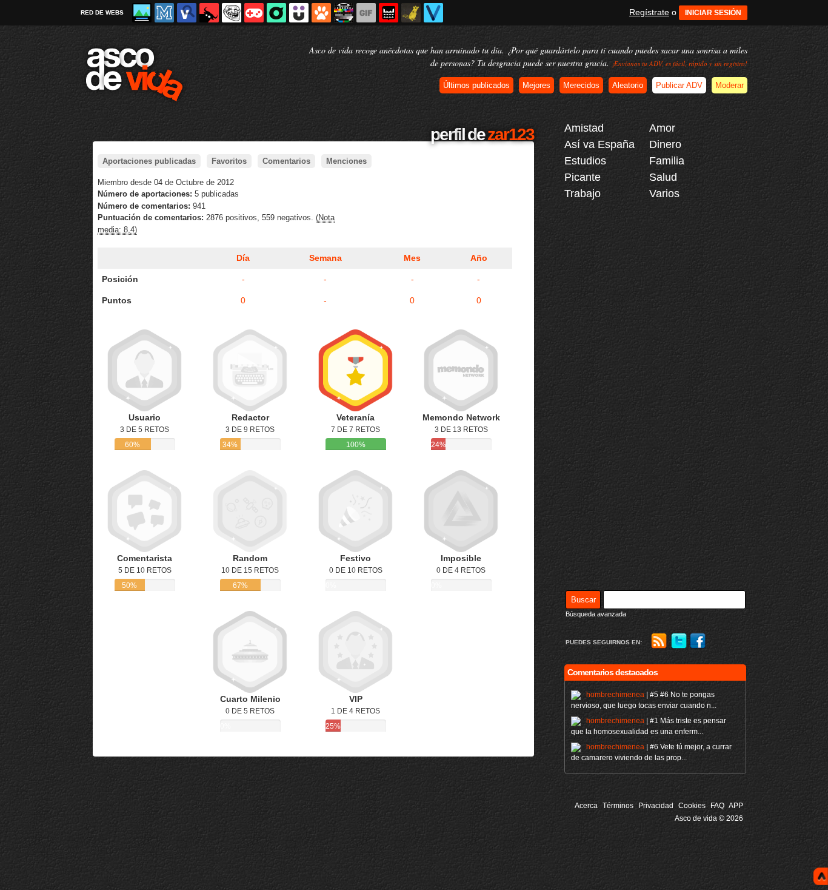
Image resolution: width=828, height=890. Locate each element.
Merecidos (581, 85)
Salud (663, 177)
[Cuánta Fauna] (321, 12)
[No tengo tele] (343, 12)
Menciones (346, 161)
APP (736, 805)
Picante (582, 177)
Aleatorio (627, 85)
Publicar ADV (679, 85)
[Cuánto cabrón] (231, 12)
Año (478, 258)
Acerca (586, 805)
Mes (412, 258)
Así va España (599, 144)
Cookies (692, 805)
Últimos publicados (476, 85)
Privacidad (655, 805)
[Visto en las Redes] (186, 12)
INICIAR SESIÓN (713, 12)
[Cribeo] (276, 12)
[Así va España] (209, 12)
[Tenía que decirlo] (388, 12)
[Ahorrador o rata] (411, 12)
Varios (664, 193)
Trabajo (582, 193)
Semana (325, 258)
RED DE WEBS (102, 12)
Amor (662, 128)
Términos (618, 805)
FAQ (717, 805)
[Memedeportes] (164, 12)
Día (243, 258)
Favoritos (229, 161)
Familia (666, 161)
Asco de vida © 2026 (709, 818)
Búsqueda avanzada (596, 614)
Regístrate (649, 12)
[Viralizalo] (433, 12)
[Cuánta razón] (142, 12)
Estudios (585, 161)
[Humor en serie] (299, 12)
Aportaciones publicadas (149, 161)
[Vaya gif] (366, 12)
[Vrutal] (254, 12)
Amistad (584, 128)
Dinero (665, 144)
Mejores (536, 85)
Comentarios (286, 161)
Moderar (729, 85)
